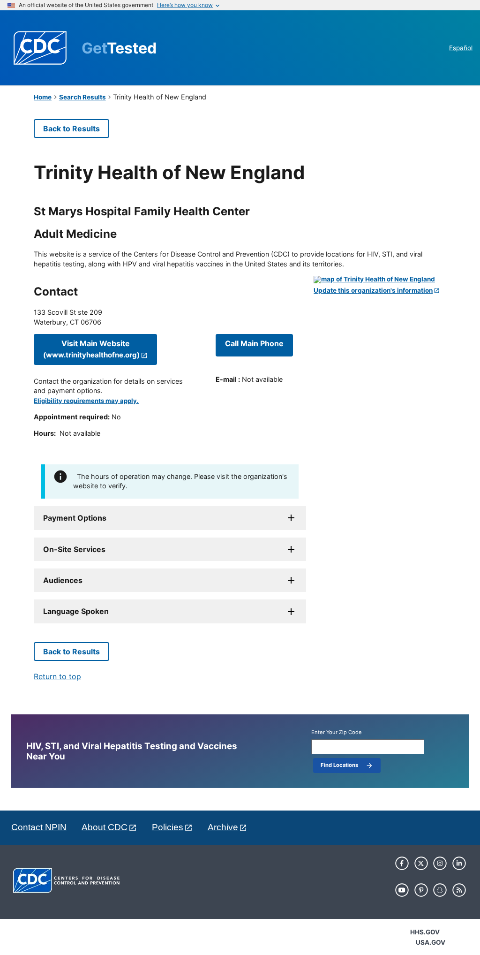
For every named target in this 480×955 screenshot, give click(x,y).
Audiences (62, 580)
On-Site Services (74, 549)
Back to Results (71, 128)
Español (460, 48)
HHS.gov (425, 932)
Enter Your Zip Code (336, 732)
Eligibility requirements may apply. (86, 401)
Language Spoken (76, 611)
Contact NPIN (39, 827)
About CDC (105, 827)
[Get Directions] (380, 279)
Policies (167, 827)
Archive (223, 827)
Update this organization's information (373, 290)
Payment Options (74, 518)
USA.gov (430, 942)
